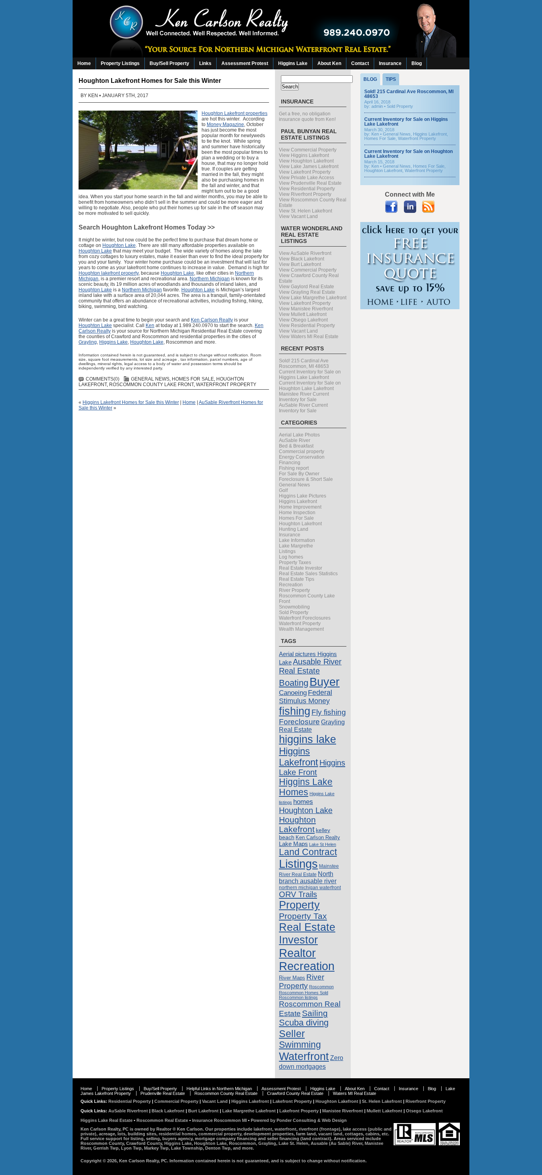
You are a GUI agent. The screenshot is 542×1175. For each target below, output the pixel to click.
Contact (360, 63)
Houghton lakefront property (108, 273)
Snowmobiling (294, 607)
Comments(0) (102, 379)
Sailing (315, 1013)
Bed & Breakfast (296, 446)
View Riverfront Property (305, 194)
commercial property (219, 1133)
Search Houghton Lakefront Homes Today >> (147, 227)
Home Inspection (297, 512)
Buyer (324, 682)
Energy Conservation (302, 457)
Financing (289, 462)
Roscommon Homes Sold (303, 992)
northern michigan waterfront (310, 887)
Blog (416, 63)
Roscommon (321, 986)
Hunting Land (293, 529)
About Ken (329, 63)
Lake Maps (293, 843)
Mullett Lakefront (384, 1110)
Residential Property (129, 1101)
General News (150, 379)
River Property (294, 590)
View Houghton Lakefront (306, 161)
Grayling (88, 342)
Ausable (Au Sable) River (336, 1143)
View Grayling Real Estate (307, 292)
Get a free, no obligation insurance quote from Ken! (307, 116)
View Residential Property (307, 188)
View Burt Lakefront (300, 264)
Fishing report (294, 468)
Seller (292, 1033)
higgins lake (307, 739)
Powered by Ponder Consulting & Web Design (299, 1120)
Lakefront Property (292, 1101)
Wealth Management (301, 629)
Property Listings (120, 63)
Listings (287, 551)
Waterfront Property (226, 384)
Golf (283, 490)
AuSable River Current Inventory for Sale (303, 407)
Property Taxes (295, 562)
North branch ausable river (307, 877)
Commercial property (301, 451)
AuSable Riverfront (128, 1110)
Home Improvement (300, 507)
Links (205, 63)
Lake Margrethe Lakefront (249, 1110)
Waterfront (304, 1056)
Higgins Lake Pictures (302, 496)
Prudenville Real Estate (162, 1093)
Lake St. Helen (293, 1143)
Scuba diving (304, 1023)
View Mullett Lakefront (303, 314)
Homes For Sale (193, 379)
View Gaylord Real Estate (306, 286)
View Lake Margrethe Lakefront (312, 297)
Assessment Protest (244, 63)
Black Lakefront (168, 1110)
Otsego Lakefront (424, 1110)
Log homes (291, 557)
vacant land (330, 1133)
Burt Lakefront (203, 1110)
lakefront (263, 1129)
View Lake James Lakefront (308, 166)
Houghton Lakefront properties (234, 113)
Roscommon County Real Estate (226, 1093)
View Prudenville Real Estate (310, 183)
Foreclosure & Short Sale (306, 479)
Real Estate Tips (296, 579)
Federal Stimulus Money (305, 697)
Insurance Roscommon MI (219, 1120)
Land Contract (308, 852)
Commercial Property (176, 1101)
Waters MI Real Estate (354, 1093)
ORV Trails (298, 894)
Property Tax (303, 915)
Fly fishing (328, 712)
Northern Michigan (210, 278)
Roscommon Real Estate (162, 1120)
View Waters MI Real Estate (308, 336)
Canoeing (293, 693)
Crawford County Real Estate (295, 1093)
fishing (294, 711)
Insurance (390, 63)
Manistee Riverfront (342, 1110)
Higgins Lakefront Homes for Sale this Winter (131, 402)
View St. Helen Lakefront (305, 211)
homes (303, 802)
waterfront (285, 1129)
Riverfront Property (426, 1101)
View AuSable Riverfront (305, 253)
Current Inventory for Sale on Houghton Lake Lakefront (310, 385)
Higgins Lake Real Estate (107, 1120)
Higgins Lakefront (298, 501)
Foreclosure (299, 722)
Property (299, 905)
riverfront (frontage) (319, 1129)
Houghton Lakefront (300, 523)
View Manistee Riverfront (306, 309)
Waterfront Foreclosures (305, 618)
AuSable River (294, 440)
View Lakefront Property (305, 172)
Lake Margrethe (296, 546)
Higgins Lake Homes (306, 787)
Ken (93, 95)
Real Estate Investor (300, 568)
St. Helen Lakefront (382, 1101)
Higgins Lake (293, 63)
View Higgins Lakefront (304, 155)
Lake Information (297, 540)
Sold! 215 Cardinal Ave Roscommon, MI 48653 (304, 363)
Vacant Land (215, 1101)
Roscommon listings (298, 997)
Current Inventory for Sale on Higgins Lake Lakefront (310, 374)
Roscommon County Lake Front (151, 384)
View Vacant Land (298, 216)
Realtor (297, 952)
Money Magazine (225, 124)
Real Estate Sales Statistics (308, 573)
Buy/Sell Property (169, 63)
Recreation (291, 585)
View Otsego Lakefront (303, 320)
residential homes (177, 1133)
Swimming (300, 1044)
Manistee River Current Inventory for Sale (304, 396)
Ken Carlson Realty (212, 320)
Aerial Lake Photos (299, 435)
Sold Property (293, 612)
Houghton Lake (119, 245)
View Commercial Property (307, 150)
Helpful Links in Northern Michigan (219, 1088)
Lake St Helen (322, 844)
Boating (293, 683)
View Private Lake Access (306, 177)
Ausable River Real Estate (310, 666)
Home (84, 63)
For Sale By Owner (299, 474)
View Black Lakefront (301, 259)
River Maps (292, 978)
